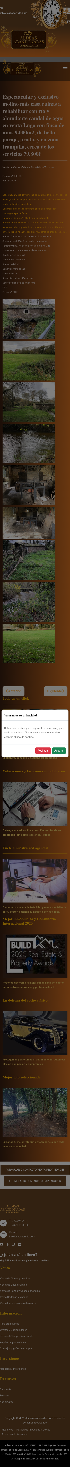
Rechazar (43, 750)
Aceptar (59, 750)
